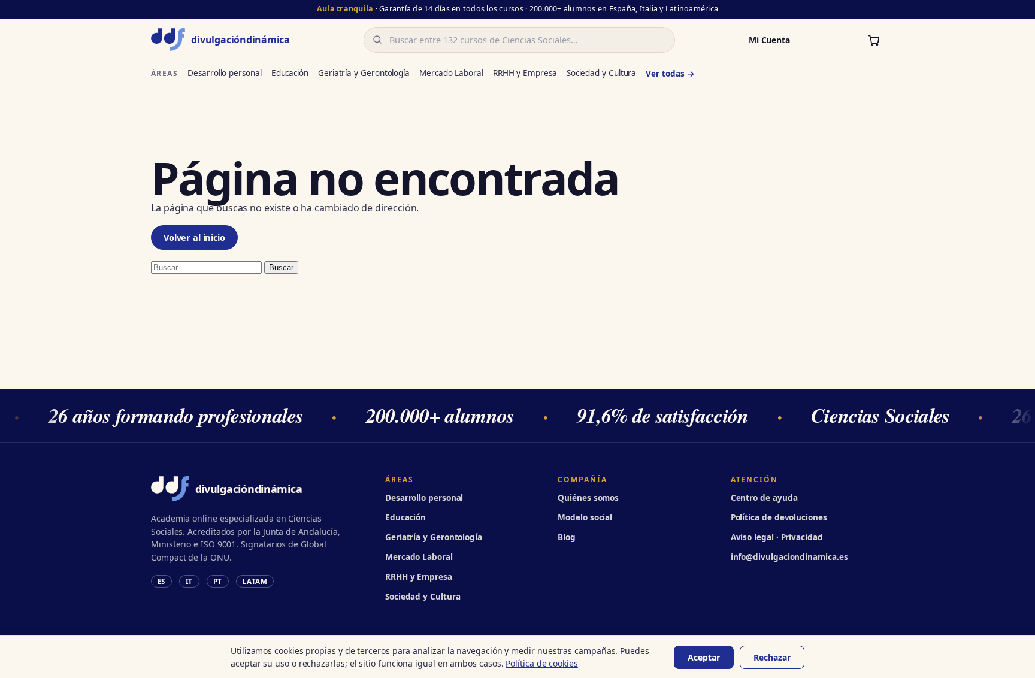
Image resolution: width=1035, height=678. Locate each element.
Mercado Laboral (451, 73)
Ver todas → (670, 73)
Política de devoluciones (779, 517)
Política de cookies (541, 663)
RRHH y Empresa (525, 73)
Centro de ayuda (764, 497)
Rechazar (772, 657)
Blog (567, 537)
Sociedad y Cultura (602, 73)
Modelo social (585, 517)
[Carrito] (874, 39)
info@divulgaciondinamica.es (789, 557)
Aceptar (704, 657)
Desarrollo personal (224, 73)
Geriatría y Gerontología (364, 73)
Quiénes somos (588, 497)
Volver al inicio (194, 237)
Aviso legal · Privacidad (777, 537)
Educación (289, 73)
